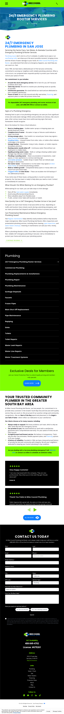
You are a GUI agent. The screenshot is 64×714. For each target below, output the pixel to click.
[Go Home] (27, 23)
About (32, 682)
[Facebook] (32, 695)
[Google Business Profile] (24, 695)
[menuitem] (32, 262)
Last (34, 546)
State (35, 573)
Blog (32, 685)
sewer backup (12, 138)
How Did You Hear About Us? (14, 586)
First (7, 546)
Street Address (10, 560)
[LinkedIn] (36, 695)
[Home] (31, 3)
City (6, 573)
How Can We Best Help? (12, 593)
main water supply (22, 192)
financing (50, 94)
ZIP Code (8, 580)
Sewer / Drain (32, 671)
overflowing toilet (11, 58)
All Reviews (29, 518)
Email (7, 553)
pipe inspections (49, 223)
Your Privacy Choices (38, 703)
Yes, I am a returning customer (39, 609)
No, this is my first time (22, 609)
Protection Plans (32, 680)
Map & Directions (32, 660)
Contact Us (32, 687)
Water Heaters (32, 676)
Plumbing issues (10, 56)
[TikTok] (40, 695)
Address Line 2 (9, 566)
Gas (32, 673)
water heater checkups (13, 226)
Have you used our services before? (16, 606)
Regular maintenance (15, 219)
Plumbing (32, 669)
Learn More (29, 383)
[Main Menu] (6, 3)
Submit (32, 615)
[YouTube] (28, 695)
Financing (32, 678)
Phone (35, 553)
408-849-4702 (32, 643)
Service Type (37, 580)
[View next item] (35, 510)
